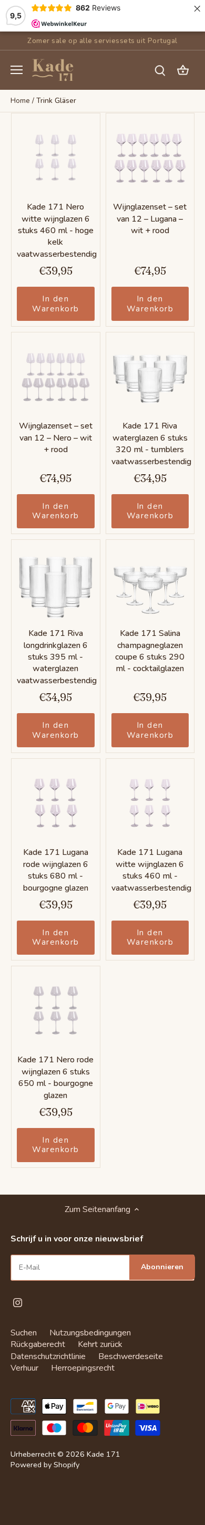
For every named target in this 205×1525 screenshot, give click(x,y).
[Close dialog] (186, 703)
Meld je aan (102, 808)
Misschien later (103, 857)
